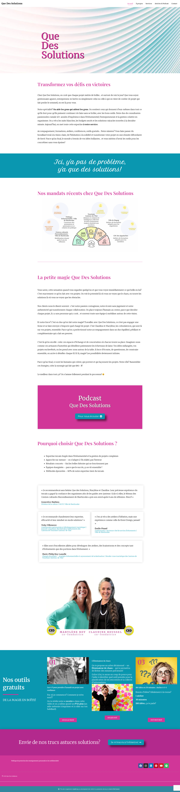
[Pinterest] (156, 765)
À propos (139, 3)
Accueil (130, 3)
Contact (174, 3)
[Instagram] (145, 765)
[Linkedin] (151, 765)
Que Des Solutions (11, 3)
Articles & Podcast (162, 3)
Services (149, 3)
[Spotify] (166, 765)
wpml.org (75, 789)
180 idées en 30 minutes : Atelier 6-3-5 (151, 687)
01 (52, 662)
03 (141, 662)
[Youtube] (161, 765)
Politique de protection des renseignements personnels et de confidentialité (35, 761)
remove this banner (114, 789)
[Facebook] (140, 765)
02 (97, 689)
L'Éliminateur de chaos (101, 661)
